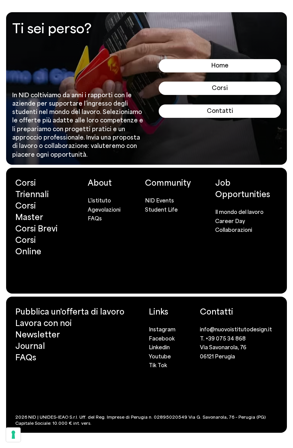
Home (220, 65)
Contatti (220, 110)
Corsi (220, 88)
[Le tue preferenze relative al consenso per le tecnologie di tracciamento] (13, 434)
